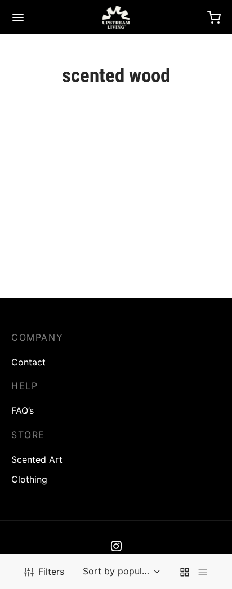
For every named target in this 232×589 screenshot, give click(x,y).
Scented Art (37, 459)
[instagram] (116, 547)
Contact (28, 362)
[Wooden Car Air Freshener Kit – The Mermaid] (61, 200)
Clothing (29, 479)
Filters (51, 571)
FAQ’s (22, 410)
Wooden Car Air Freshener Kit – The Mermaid (52, 276)
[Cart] (214, 17)
